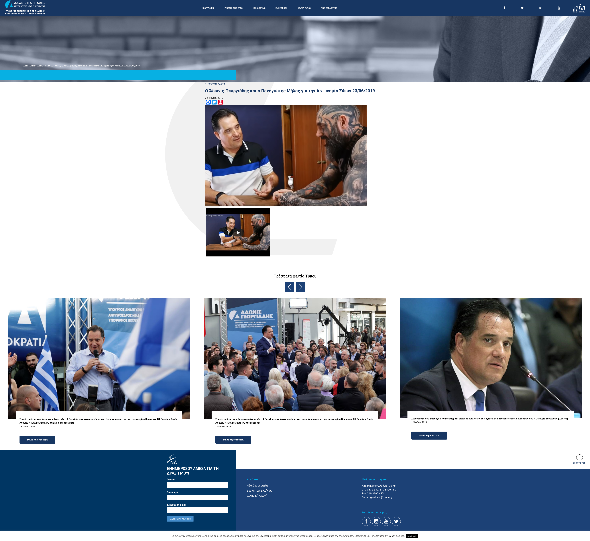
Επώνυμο (172, 492)
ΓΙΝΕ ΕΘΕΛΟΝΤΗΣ (329, 8)
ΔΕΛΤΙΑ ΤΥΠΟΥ (304, 8)
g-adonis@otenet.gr (381, 497)
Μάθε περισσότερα (37, 439)
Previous (289, 287)
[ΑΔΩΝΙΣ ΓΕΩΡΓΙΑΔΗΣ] (25, 7)
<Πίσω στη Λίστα (215, 83)
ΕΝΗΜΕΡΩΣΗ (281, 8)
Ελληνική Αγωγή (257, 495)
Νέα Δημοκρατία (257, 485)
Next (300, 287)
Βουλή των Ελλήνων (259, 490)
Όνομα (171, 479)
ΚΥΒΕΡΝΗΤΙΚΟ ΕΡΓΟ (233, 8)
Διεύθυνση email (176, 504)
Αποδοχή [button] (411, 536)
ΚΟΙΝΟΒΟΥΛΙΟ (259, 8)
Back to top (579, 463)
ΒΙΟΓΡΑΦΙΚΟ (208, 8)
